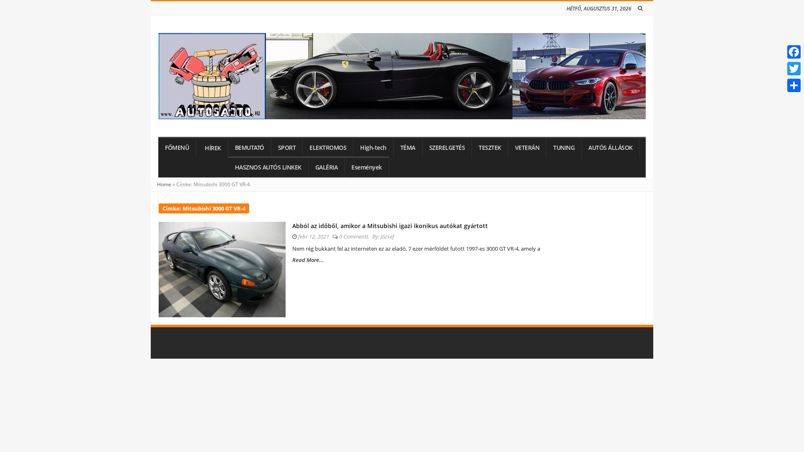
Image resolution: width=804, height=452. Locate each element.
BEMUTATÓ (249, 148)
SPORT (287, 148)
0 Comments (354, 236)
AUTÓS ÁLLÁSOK (610, 148)
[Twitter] (794, 68)
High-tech (373, 148)
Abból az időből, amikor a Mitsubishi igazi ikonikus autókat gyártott (390, 226)
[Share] (794, 85)
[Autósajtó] (402, 76)
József (387, 236)
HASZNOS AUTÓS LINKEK (268, 167)
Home (164, 184)
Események (366, 167)
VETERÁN (527, 148)
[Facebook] (794, 52)
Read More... (308, 260)
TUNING (564, 148)
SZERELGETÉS (447, 148)
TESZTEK (490, 148)
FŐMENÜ (177, 148)
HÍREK (213, 148)
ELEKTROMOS (327, 148)
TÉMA (407, 148)
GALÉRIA (326, 167)
